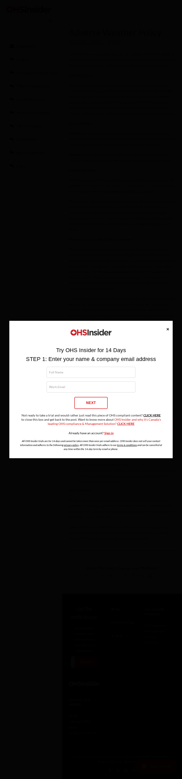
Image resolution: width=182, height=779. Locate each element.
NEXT (91, 403)
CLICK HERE (152, 415)
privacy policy (71, 445)
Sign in (109, 433)
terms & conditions (127, 445)
